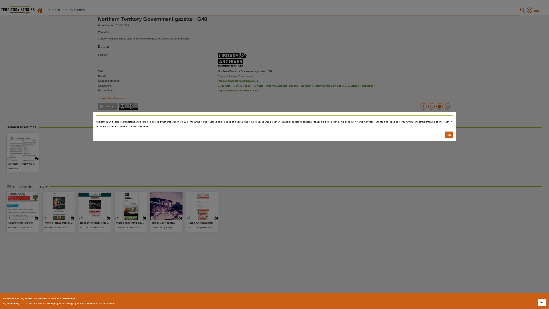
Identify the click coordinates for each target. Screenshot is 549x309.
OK (449, 135)
